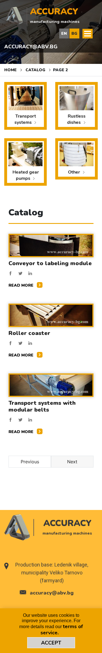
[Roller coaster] (51, 315)
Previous (30, 461)
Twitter (20, 273)
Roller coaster (29, 333)
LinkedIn (30, 273)
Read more (21, 285)
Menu (87, 33)
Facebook (10, 273)
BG (74, 33)
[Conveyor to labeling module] (51, 245)
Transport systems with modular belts (42, 406)
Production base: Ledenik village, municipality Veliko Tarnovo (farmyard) (51, 572)
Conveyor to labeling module (50, 263)
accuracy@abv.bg (31, 46)
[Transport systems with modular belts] (51, 385)
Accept (51, 642)
